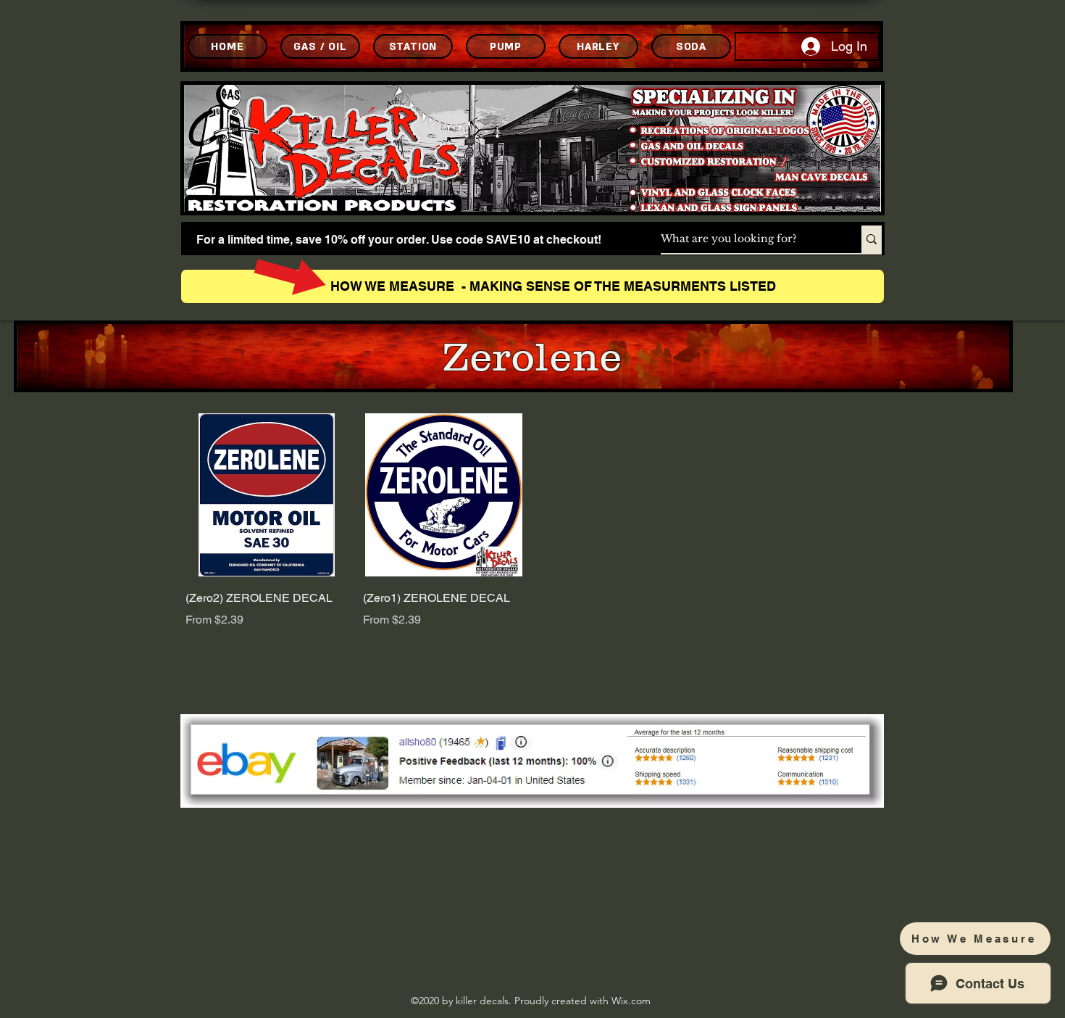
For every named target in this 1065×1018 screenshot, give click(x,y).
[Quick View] (266, 494)
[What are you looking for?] (871, 239)
